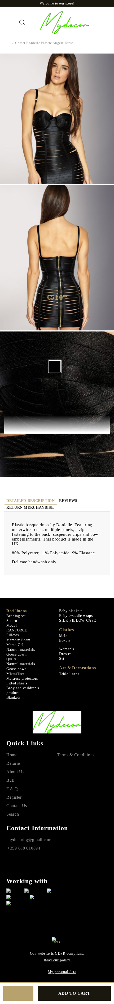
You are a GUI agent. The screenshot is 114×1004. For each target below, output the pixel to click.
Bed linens (16, 611)
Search (12, 814)
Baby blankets (70, 611)
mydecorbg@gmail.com (29, 839)
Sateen (11, 621)
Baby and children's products (22, 690)
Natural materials (20, 650)
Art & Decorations (77, 668)
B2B (10, 780)
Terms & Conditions (75, 755)
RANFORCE (16, 630)
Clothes (66, 629)
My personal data (62, 972)
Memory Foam (18, 640)
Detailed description (30, 501)
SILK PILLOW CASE (77, 620)
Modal (11, 625)
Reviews (68, 501)
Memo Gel (15, 645)
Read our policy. (57, 960)
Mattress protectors (22, 678)
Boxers (65, 641)
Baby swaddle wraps (76, 616)
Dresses (65, 654)
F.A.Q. (12, 788)
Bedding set (16, 616)
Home (11, 755)
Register (14, 797)
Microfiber (15, 674)
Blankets (13, 698)
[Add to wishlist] (18, 993)
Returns (13, 763)
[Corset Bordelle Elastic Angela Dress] (57, 182)
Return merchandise (30, 508)
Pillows (12, 635)
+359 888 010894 (23, 848)
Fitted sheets (16, 683)
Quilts (11, 659)
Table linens (69, 674)
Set (61, 659)
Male (63, 636)
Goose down (16, 654)
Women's (66, 649)
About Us (15, 771)
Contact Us (16, 805)
